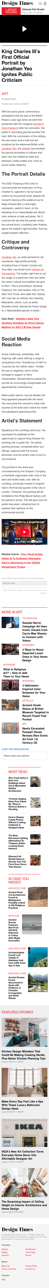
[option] (34, 11)
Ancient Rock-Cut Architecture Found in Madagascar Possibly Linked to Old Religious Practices (16, 900)
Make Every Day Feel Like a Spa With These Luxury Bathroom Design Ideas (22, 1104)
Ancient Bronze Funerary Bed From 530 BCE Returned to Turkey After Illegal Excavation (14, 930)
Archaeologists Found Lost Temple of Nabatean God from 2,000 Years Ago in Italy (17, 959)
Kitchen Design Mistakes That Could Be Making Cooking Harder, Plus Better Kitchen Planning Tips (23, 1054)
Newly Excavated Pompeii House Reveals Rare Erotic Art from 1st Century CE (35, 735)
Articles (27, 700)
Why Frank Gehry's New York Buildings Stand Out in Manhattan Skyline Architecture (18, 784)
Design (5, 1252)
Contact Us (30, 1268)
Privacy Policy (28, 1239)
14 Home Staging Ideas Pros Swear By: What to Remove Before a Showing (17, 804)
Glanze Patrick (10, 99)
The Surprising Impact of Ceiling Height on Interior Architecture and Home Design (24, 1205)
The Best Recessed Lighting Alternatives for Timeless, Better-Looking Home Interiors (18, 842)
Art (5, 93)
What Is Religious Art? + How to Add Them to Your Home (16, 672)
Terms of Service (9, 1268)
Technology (29, 618)
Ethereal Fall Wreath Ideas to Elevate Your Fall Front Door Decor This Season (17, 861)
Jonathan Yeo (9, 148)
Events (28, 1255)
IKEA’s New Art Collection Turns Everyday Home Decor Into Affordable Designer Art (23, 1154)
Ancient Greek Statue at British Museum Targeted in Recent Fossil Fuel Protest (35, 712)
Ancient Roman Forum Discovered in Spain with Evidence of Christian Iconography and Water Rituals (16, 988)
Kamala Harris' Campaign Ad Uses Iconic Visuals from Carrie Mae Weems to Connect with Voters (35, 631)
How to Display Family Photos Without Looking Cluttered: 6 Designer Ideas (17, 822)
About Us (6, 1265)
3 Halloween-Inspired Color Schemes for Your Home (33, 690)
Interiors (28, 645)
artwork (26, 148)
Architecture (17, 888)
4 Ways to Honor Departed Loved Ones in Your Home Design (35, 654)
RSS (3, 1279)
